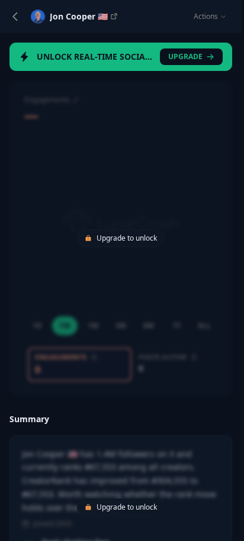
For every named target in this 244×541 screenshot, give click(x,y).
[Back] (15, 16)
